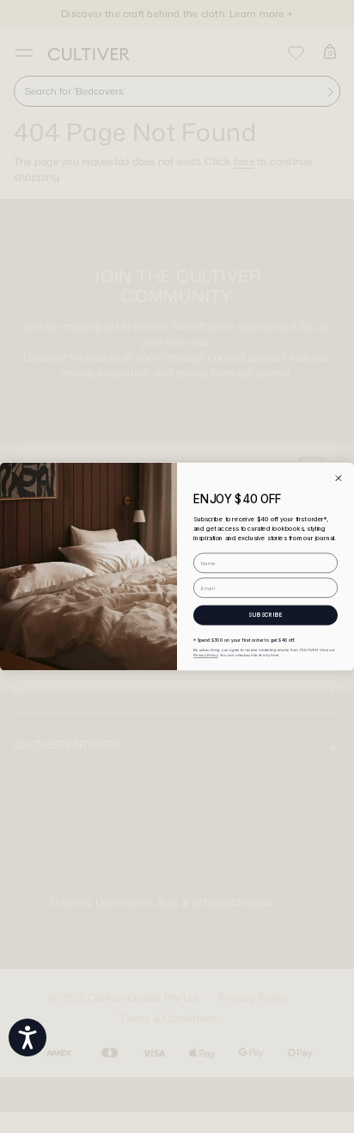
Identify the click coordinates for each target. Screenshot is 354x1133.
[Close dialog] (338, 477)
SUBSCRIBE (265, 615)
